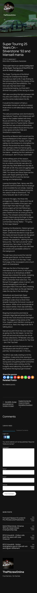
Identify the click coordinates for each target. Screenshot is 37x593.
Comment (6, 447)
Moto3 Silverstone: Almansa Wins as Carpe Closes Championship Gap (13, 528)
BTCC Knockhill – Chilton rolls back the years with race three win (14, 537)
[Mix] (22, 377)
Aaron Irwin (12, 59)
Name (5, 469)
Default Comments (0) (9, 430)
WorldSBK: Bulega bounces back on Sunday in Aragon (9, 404)
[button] (5, 437)
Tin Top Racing (14, 61)
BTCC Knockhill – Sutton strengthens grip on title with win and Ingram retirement (15, 546)
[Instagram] (29, 377)
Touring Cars (22, 61)
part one (19, 70)
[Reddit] (18, 377)
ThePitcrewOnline (10, 15)
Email (4, 477)
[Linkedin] (11, 377)
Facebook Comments (22, 430)
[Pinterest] (15, 377)
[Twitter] (8, 377)
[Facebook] (4, 377)
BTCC (4, 61)
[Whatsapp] (25, 377)
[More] (32, 377)
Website (5, 485)
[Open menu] (5, 19)
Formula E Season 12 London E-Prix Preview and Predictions (14, 519)
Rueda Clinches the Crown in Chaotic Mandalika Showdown (26, 403)
